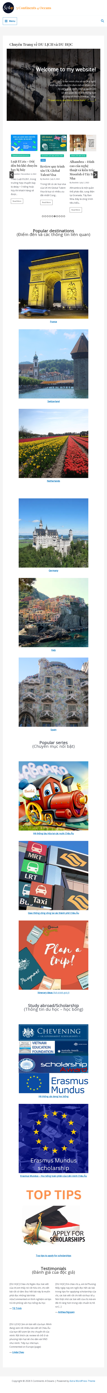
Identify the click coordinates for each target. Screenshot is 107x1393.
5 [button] (52, 216)
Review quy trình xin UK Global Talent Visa (23, 170)
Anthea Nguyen (66, 1312)
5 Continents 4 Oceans (33, 7)
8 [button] (59, 216)
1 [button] (43, 216)
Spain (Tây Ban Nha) (49, 156)
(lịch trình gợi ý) (53, 992)
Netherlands (53, 480)
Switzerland (54, 401)
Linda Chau (18, 1352)
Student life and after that (22, 156)
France (53, 321)
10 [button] (64, 216)
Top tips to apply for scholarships (53, 1255)
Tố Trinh (17, 1308)
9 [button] (62, 216)
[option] (24, 171)
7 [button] (57, 216)
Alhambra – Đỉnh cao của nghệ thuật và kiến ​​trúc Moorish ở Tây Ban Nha (53, 170)
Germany (53, 570)
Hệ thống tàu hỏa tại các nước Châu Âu (53, 833)
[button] (102, 21)
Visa (13, 160)
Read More (17, 202)
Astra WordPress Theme (82, 1380)
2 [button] (45, 216)
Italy (53, 650)
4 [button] (50, 216)
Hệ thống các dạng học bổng (54, 1096)
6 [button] (55, 216)
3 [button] (47, 216)
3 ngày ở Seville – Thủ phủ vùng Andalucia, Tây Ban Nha (82, 168)
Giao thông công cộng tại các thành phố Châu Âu (53, 913)
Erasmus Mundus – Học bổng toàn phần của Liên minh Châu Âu (53, 1176)
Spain (53, 729)
